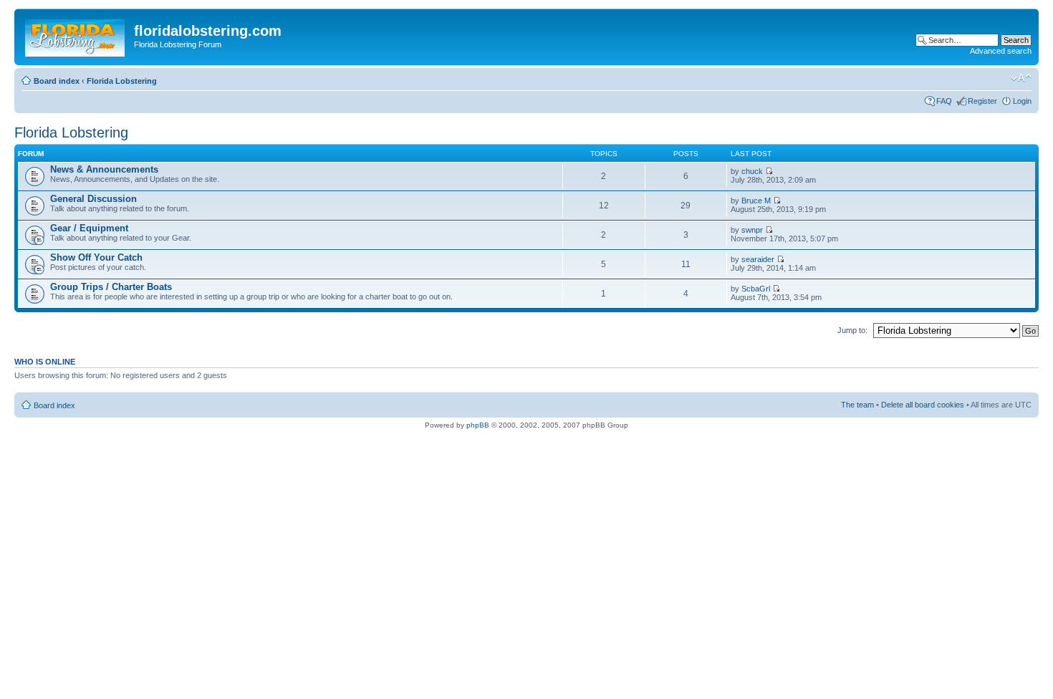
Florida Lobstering (122, 81)
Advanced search (1001, 51)
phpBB (477, 425)
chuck (752, 171)
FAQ (944, 101)
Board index (57, 81)
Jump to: (852, 330)
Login (1022, 101)
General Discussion (93, 198)
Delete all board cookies (922, 404)
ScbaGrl (755, 288)
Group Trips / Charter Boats (111, 286)
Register (982, 101)
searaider (757, 259)
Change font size (1021, 78)
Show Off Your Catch (96, 257)
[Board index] (76, 35)
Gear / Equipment (89, 228)
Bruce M (756, 200)
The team (857, 404)
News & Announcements (104, 169)
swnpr (752, 230)
